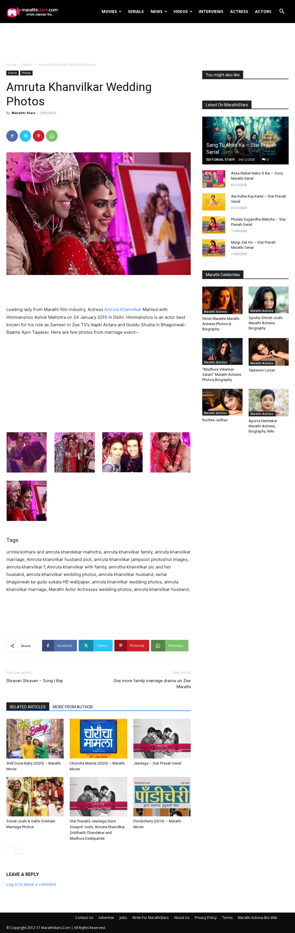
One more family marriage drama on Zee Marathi (152, 683)
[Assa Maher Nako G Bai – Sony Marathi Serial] (213, 178)
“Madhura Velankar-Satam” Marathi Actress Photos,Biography (221, 374)
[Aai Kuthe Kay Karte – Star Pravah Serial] (213, 202)
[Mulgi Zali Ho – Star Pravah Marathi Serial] (213, 248)
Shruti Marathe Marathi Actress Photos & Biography (220, 323)
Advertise (106, 917)
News (156, 11)
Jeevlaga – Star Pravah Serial (157, 763)
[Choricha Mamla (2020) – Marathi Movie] (98, 738)
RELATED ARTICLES (28, 707)
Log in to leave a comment (31, 884)
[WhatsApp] (52, 136)
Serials (136, 11)
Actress (239, 11)
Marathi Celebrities (223, 274)
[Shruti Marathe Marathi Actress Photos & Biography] (222, 300)
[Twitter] (25, 136)
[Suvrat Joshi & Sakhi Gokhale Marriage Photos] (35, 796)
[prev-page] (10, 850)
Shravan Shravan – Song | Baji (34, 680)
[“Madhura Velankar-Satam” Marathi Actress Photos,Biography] (222, 351)
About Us (181, 917)
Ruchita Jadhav (215, 420)
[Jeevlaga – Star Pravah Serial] (162, 738)
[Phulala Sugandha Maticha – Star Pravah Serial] (213, 225)
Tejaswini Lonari (262, 370)
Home (11, 64)
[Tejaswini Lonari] (269, 352)
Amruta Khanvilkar (122, 309)
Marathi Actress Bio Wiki (257, 917)
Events (27, 64)
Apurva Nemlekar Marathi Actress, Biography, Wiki (263, 426)
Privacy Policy (206, 917)
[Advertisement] (147, 43)
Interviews (211, 11)
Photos (26, 73)
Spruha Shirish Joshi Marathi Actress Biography (266, 323)
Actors (263, 11)
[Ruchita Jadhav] (222, 402)
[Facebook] (12, 136)
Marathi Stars (23, 113)
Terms (227, 917)
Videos (180, 11)
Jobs (123, 917)
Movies (109, 11)
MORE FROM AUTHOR (73, 707)
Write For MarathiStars (150, 917)
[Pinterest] (38, 136)
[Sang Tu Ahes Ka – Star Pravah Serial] (245, 140)
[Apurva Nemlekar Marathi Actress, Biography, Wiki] (269, 402)
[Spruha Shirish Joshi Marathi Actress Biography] (269, 300)
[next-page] (19, 850)
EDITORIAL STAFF (220, 159)
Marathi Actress (215, 312)
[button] (282, 12)
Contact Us (84, 917)
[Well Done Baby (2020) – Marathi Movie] (35, 738)
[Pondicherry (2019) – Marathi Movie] (162, 796)
